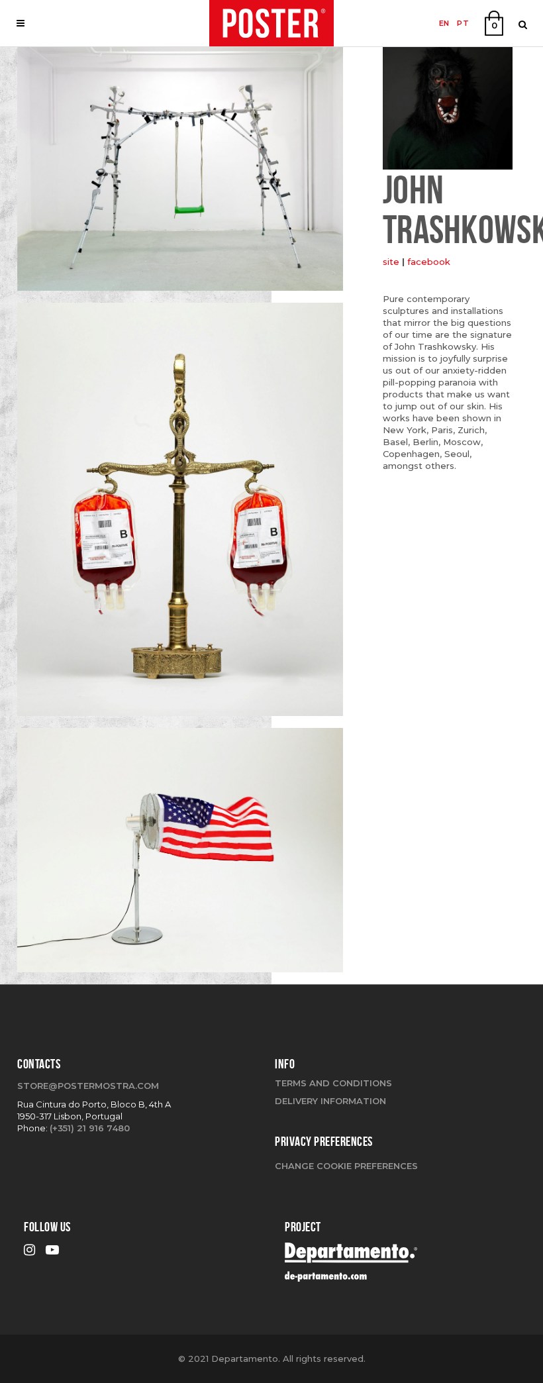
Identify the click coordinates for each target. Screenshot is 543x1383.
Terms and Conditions (333, 1083)
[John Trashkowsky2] (180, 855)
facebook (428, 261)
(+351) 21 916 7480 (90, 1128)
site (391, 261)
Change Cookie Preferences (346, 1165)
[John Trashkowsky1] (180, 514)
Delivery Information (330, 1101)
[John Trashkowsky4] (180, 173)
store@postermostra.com (88, 1085)
